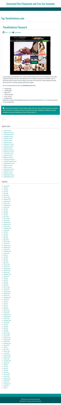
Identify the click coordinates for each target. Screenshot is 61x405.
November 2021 (7, 293)
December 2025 (7, 199)
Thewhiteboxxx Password (15, 27)
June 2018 (6, 366)
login (22, 108)
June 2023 (6, 257)
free (19, 108)
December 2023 (7, 245)
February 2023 (7, 265)
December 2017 (7, 378)
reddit (4, 110)
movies (32, 108)
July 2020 (6, 324)
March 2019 (6, 349)
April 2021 (6, 307)
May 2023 (6, 259)
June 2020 (6, 326)
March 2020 (6, 332)
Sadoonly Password (8, 142)
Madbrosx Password (8, 165)
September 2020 (7, 320)
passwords (48, 108)
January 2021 (6, 313)
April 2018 (6, 370)
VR (36, 112)
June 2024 (6, 234)
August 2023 (6, 253)
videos (33, 112)
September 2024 (7, 228)
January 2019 (6, 353)
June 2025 (6, 211)
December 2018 (7, 355)
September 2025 (7, 205)
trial (28, 112)
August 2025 (6, 207)
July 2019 (6, 347)
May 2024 (6, 236)
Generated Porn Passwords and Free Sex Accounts (30, 4)
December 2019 (7, 338)
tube (30, 112)
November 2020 (7, 317)
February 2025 (7, 219)
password (43, 108)
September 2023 (7, 251)
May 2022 (6, 282)
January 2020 (6, 336)
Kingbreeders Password (9, 133)
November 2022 (7, 270)
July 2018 (6, 365)
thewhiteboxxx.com (27, 85)
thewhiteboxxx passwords (8, 112)
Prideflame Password (8, 171)
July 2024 (6, 232)
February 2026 (7, 197)
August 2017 (6, 386)
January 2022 (6, 290)
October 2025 (7, 203)
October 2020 (7, 318)
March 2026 (6, 195)
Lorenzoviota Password (8, 134)
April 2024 (6, 238)
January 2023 (6, 267)
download (16, 108)
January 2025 (6, 220)
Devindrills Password (8, 138)
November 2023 (7, 247)
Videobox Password (8, 167)
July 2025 (6, 209)
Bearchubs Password (8, 173)
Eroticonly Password (8, 140)
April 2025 (6, 215)
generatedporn (18, 32)
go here (45, 100)
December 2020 (7, 315)
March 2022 (6, 286)
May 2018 (6, 368)
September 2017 (7, 384)
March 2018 (6, 372)
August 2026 (6, 186)
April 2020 (6, 330)
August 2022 (6, 276)
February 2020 (7, 334)
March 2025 (6, 217)
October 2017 (6, 382)
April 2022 (6, 284)
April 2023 (6, 261)
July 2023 (6, 255)
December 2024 (7, 222)
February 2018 (7, 374)
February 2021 (7, 311)
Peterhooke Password (8, 136)
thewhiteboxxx (41, 110)
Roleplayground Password (9, 163)
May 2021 (6, 305)
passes (39, 108)
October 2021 (6, 295)
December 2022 (7, 269)
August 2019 (6, 345)
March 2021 (6, 309)
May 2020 (6, 328)
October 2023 (7, 249)
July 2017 (5, 388)
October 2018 (6, 359)
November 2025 (7, 201)
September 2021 (7, 297)
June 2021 (6, 303)
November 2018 (7, 357)
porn (52, 108)
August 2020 (6, 322)
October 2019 (6, 341)
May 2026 (6, 192)
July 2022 (6, 278)
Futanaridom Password (8, 146)
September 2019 (7, 343)
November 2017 (7, 380)
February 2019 (7, 351)
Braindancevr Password (9, 144)
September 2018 (7, 361)
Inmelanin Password (8, 156)
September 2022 (7, 274)
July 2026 (6, 188)
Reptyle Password (7, 131)
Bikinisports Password (8, 157)
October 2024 (7, 226)
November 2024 (7, 224)
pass (36, 108)
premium (55, 108)
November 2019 (7, 340)
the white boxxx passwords (31, 110)
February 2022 (7, 288)
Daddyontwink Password (9, 177)
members (25, 108)
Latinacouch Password (8, 154)
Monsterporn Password (9, 150)
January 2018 (6, 376)
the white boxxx (9, 110)
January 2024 (6, 244)
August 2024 (6, 230)
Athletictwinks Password (9, 175)
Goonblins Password (8, 148)
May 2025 (6, 213)
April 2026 (6, 194)
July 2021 (6, 301)
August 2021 (6, 299)
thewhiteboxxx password (50, 110)
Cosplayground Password (9, 159)
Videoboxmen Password (9, 169)
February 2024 (7, 242)
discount (11, 108)
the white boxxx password (19, 110)
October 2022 (7, 272)
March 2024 (6, 240)
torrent (25, 112)
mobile (29, 108)
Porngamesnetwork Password (10, 161)
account (7, 108)
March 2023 (6, 263)
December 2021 (7, 292)
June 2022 (6, 280)
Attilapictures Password (9, 152)
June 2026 (6, 190)
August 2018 (6, 363)
